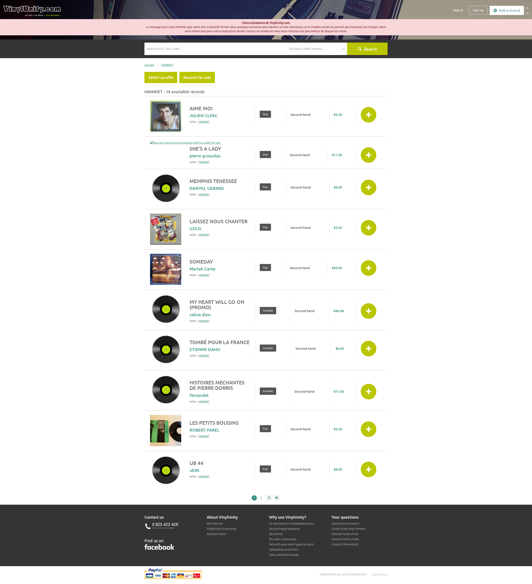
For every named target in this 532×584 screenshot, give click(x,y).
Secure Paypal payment (284, 528)
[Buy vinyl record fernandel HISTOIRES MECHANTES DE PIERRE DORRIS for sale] (165, 390)
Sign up (478, 10)
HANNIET (203, 121)
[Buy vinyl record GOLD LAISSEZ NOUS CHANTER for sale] (165, 229)
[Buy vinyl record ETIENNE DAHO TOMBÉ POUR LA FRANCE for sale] (165, 350)
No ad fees (276, 534)
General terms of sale (345, 539)
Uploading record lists (283, 549)
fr (527, 8)
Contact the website (344, 544)
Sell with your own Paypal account (291, 544)
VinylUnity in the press (221, 528)
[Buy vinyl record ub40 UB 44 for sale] (165, 470)
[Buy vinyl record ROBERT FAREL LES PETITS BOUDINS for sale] (165, 430)
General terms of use (344, 534)
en (527, 12)
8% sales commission (283, 539)
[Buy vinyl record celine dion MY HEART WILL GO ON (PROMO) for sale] (165, 309)
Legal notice (379, 574)
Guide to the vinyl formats (348, 528)
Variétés (268, 310)
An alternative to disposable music (291, 523)
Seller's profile (160, 77)
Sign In (458, 10)
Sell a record (509, 10)
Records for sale (197, 77)
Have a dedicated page (284, 554)
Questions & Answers (345, 523)
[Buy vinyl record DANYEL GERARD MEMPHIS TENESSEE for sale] (165, 188)
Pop (265, 114)
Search (370, 49)
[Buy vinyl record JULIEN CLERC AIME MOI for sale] (165, 116)
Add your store (216, 534)
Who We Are (215, 523)
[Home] (33, 12)
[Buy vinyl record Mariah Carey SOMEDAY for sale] (165, 269)
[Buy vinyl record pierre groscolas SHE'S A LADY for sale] (185, 143)
